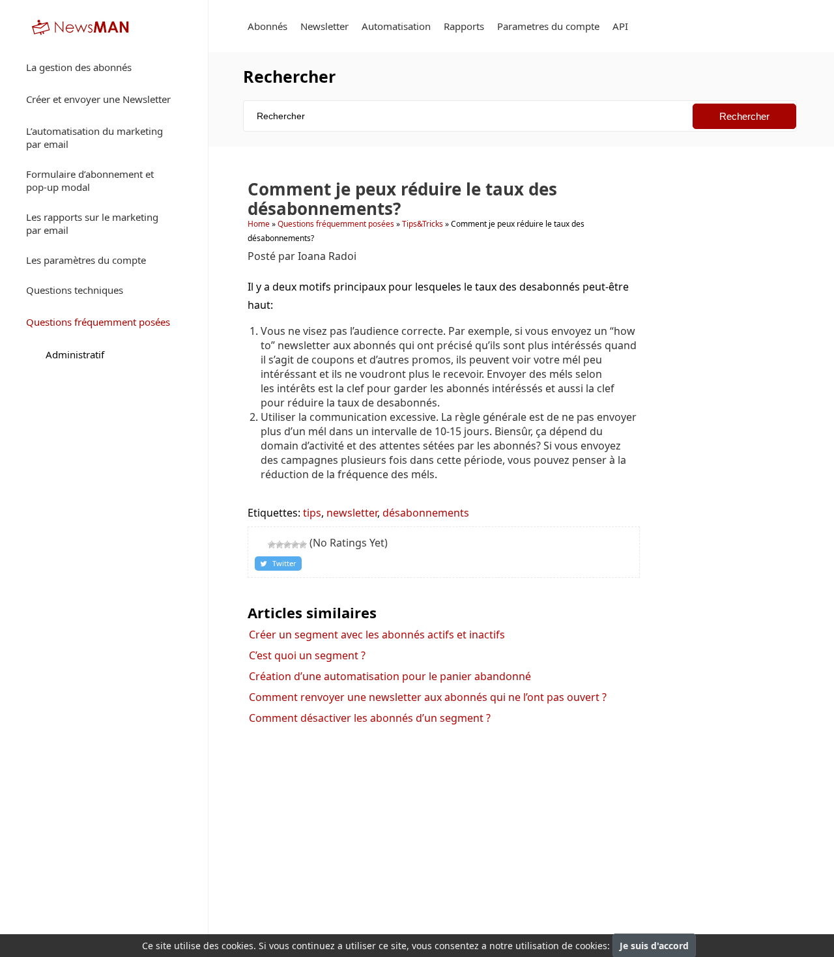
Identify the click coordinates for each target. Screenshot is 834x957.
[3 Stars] (287, 545)
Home (259, 223)
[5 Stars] (303, 545)
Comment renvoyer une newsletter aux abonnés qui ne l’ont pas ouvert (428, 697)
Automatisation (396, 26)
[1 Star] (272, 545)
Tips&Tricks (422, 223)
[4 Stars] (295, 545)
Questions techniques (74, 289)
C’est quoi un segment (307, 655)
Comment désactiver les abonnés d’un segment (370, 718)
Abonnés (267, 26)
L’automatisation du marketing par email (94, 137)
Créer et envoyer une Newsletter (98, 99)
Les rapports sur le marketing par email (92, 223)
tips (312, 513)
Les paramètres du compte (86, 259)
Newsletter (324, 26)
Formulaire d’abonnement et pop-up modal (90, 180)
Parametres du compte (548, 26)
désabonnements (425, 513)
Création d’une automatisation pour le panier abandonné (390, 676)
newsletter (351, 513)
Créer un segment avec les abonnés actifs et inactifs (377, 634)
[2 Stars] (279, 545)
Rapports (464, 26)
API (620, 26)
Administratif (75, 354)
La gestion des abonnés (79, 67)
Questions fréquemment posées (98, 321)
